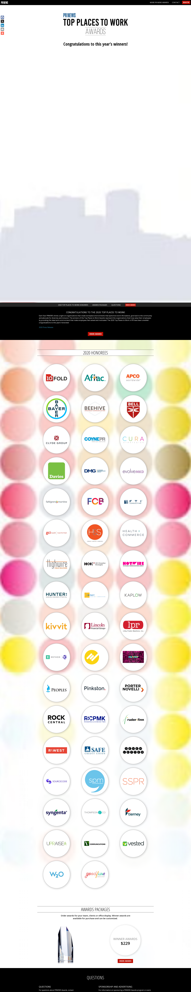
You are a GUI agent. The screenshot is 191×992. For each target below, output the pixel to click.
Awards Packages (99, 305)
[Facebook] (2, 17)
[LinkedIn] (2, 25)
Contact (176, 2)
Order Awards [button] (130, 305)
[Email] (2, 29)
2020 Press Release (46, 327)
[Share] (2, 33)
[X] (2, 21)
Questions (116, 305)
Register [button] (186, 2)
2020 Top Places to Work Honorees (73, 305)
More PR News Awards (159, 2)
